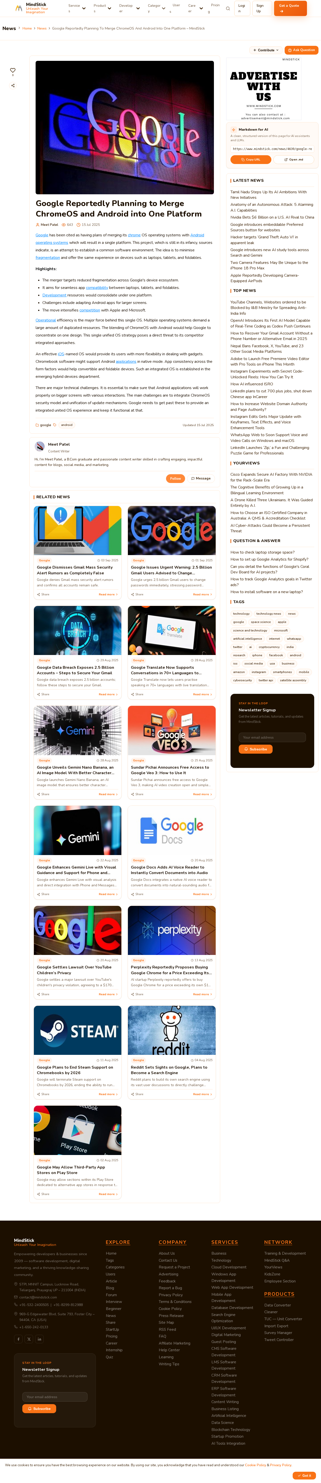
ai (250, 647)
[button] (13, 72)
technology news (269, 614)
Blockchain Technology (230, 1429)
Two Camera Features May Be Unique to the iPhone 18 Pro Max (269, 265)
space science (261, 622)
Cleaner (271, 1311)
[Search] (228, 8)
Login (241, 8)
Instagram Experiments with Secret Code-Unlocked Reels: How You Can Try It (267, 374)
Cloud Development (229, 1267)
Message (203, 478)
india (290, 647)
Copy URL (253, 159)
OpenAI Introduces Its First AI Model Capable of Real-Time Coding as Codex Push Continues (270, 323)
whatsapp (294, 639)
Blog (110, 1287)
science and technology (250, 630)
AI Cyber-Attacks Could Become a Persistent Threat (270, 528)
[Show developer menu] (138, 8)
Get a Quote (289, 5)
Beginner (113, 1308)
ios (235, 664)
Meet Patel (49, 224)
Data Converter (277, 1305)
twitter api (266, 680)
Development (54, 295)
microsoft (281, 630)
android (66, 425)
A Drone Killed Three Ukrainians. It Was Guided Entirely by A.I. (271, 502)
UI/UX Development (228, 1328)
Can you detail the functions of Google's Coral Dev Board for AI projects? (269, 569)
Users (175, 8)
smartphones (282, 672)
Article (111, 1281)
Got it (306, 1475)
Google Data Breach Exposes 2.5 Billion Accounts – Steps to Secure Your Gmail (75, 670)
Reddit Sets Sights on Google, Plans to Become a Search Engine (169, 1070)
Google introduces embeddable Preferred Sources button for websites (266, 227)
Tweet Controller (279, 1339)
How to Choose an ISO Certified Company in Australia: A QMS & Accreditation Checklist (268, 515)
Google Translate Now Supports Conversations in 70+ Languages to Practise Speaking (165, 673)
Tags (110, 1260)
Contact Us (168, 1260)
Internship (114, 1350)
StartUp (112, 1329)
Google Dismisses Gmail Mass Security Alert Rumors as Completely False (75, 570)
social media (254, 664)
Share (111, 1322)
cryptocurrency (269, 647)
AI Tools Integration (228, 1443)
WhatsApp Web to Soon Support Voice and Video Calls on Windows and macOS (268, 437)
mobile (304, 672)
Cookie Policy (170, 1308)
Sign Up (260, 8)
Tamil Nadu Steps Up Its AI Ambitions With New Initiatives (268, 194)
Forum (111, 1294)
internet (274, 639)
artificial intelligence (247, 639)
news (292, 614)
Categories (115, 1267)
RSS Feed (167, 1329)
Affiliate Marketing (174, 1343)
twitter (237, 647)
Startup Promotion (227, 1436)
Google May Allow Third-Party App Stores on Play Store (71, 1170)
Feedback (167, 1281)
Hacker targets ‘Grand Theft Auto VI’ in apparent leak (264, 239)
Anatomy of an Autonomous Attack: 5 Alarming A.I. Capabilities (271, 207)
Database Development (232, 1307)
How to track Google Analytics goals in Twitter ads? (271, 581)
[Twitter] (29, 1339)
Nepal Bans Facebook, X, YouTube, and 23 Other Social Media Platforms (267, 348)
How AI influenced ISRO (251, 384)
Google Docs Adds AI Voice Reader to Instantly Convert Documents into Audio (169, 870)
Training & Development (285, 1253)
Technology (221, 1260)
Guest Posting (223, 1341)
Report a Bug (170, 1287)
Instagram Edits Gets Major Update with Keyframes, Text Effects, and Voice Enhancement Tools (265, 422)
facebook (276, 655)
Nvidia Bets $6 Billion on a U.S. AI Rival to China (272, 217)
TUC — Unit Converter (283, 1319)
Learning (166, 1357)
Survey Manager (278, 1332)
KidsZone (272, 1274)
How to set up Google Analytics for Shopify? (269, 559)
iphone (257, 655)
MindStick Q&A (277, 1260)
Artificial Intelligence (228, 1415)
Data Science (222, 1422)
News (42, 28)
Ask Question (304, 50)
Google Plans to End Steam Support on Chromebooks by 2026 (75, 1070)
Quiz (109, 1357)
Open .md (296, 159)
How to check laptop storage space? (262, 552)
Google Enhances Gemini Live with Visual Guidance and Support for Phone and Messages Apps (76, 873)
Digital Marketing (226, 1334)
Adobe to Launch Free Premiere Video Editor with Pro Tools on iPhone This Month (269, 361)
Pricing (214, 8)
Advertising (168, 1274)
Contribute (266, 50)
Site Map (166, 1322)
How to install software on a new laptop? (266, 592)
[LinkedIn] (39, 1339)
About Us (167, 1253)
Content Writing (225, 1401)
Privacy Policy (171, 1294)
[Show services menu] (84, 8)
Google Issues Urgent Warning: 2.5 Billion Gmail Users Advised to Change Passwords (171, 573)
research (239, 655)
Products (100, 8)
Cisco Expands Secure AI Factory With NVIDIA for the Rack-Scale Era (271, 477)
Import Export (276, 1326)
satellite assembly (293, 680)
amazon (239, 672)
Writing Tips (169, 1364)
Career (192, 8)
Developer (126, 8)
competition (89, 310)
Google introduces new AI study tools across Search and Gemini (269, 252)
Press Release (171, 1315)
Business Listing (225, 1408)
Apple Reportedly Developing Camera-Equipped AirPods (264, 278)
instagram (259, 672)
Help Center (169, 1350)
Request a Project (174, 1267)
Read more (107, 594)
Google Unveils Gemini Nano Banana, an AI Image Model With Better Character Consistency (75, 773)
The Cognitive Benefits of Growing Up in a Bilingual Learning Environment (266, 490)
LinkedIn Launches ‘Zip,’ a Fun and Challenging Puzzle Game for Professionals (269, 450)
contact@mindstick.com (38, 1297)
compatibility (97, 287)
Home (27, 28)
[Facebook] (18, 1339)
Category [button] (154, 8)
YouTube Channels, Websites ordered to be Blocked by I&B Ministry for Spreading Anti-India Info (268, 307)
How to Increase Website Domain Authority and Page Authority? (268, 406)
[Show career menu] (201, 8)
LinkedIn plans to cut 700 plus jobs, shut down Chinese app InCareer (271, 393)
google (45, 425)
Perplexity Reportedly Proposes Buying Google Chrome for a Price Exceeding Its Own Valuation (170, 972)
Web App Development (232, 1287)
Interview (114, 1301)
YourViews (273, 1267)
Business (218, 1253)
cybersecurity (242, 680)
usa (272, 664)
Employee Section (280, 1281)
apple (282, 622)
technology (241, 614)
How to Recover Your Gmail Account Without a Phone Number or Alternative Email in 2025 (271, 336)
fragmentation (48, 257)
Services (74, 8)
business (288, 664)
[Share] (13, 85)
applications (126, 361)
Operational (46, 320)
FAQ (162, 1336)
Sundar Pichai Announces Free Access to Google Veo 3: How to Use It (170, 770)
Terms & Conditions (175, 1301)
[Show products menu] (109, 8)
